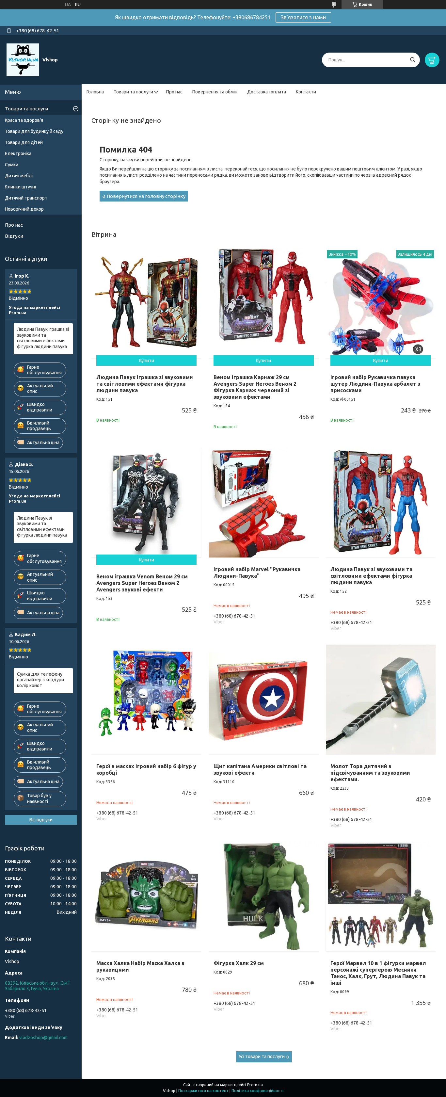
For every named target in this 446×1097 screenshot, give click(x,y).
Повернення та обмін (214, 91)
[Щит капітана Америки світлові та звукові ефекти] (264, 699)
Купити (146, 360)
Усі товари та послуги (262, 1056)
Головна (95, 91)
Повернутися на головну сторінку (146, 196)
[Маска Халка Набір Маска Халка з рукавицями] (146, 896)
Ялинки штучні (20, 186)
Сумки (11, 164)
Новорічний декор (24, 209)
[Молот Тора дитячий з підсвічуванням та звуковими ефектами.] (381, 699)
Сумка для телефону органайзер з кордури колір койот (40, 679)
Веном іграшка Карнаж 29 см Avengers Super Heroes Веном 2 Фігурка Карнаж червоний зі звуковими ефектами (255, 387)
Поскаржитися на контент (203, 1091)
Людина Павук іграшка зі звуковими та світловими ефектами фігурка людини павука (144, 383)
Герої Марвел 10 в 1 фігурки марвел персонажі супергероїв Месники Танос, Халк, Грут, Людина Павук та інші (378, 973)
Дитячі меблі (19, 175)
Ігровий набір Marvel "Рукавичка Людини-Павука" (257, 572)
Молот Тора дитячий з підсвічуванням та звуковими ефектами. (370, 772)
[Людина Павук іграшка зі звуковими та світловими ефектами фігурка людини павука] (146, 303)
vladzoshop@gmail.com (43, 1037)
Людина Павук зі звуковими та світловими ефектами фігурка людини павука (371, 575)
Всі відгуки (41, 819)
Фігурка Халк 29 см (239, 963)
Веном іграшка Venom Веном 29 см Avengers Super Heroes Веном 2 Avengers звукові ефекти (142, 582)
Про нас (174, 91)
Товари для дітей (24, 142)
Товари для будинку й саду (34, 131)
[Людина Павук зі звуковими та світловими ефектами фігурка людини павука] (381, 502)
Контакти (306, 91)
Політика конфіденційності (257, 1091)
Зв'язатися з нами (303, 17)
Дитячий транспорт (26, 198)
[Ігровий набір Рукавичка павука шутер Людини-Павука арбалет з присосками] (381, 303)
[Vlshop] (23, 59)
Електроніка (18, 153)
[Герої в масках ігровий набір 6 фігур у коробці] (146, 699)
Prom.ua (255, 1085)
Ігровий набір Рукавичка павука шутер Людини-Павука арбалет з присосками (375, 383)
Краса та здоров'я (24, 120)
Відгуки (14, 236)
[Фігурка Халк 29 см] (264, 896)
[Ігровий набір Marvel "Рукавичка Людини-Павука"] (264, 502)
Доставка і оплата (266, 91)
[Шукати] (412, 60)
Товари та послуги (133, 91)
